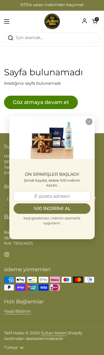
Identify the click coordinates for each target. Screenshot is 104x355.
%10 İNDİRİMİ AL (52, 208)
